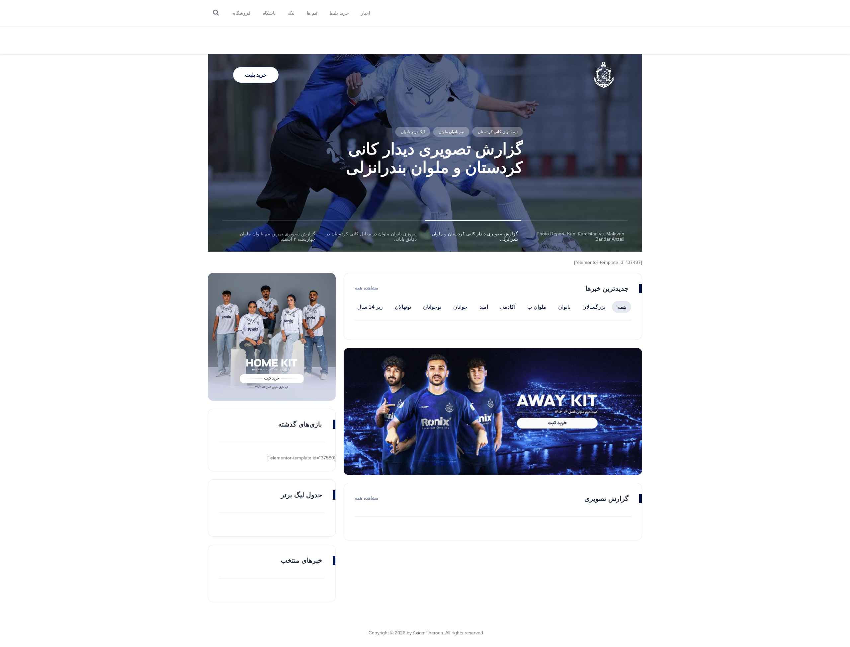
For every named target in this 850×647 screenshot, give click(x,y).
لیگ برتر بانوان (412, 131)
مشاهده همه (367, 287)
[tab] (577, 236)
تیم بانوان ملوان (451, 131)
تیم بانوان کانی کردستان (497, 131)
